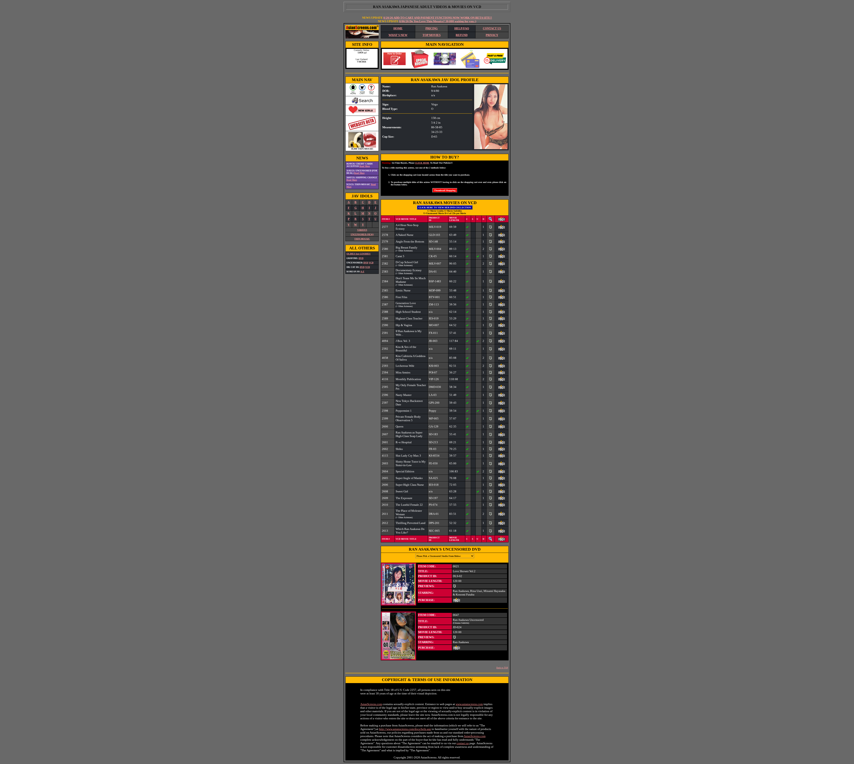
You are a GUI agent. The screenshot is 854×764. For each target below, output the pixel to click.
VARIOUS (362, 230)
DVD (361, 258)
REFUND (461, 35)
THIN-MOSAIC (362, 239)
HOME (398, 28)
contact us (463, 743)
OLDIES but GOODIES (358, 254)
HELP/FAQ (461, 28)
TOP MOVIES (432, 35)
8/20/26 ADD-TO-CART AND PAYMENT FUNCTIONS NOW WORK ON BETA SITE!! (437, 17)
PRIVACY (492, 35)
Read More (364, 166)
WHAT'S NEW (398, 35)
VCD (371, 262)
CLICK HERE (422, 163)
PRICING (431, 28)
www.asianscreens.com (469, 704)
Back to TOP (502, 667)
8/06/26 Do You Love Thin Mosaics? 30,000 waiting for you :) (437, 21)
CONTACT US (492, 28)
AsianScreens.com (371, 704)
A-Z (362, 271)
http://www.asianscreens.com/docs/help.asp (405, 729)
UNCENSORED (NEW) (362, 234)
